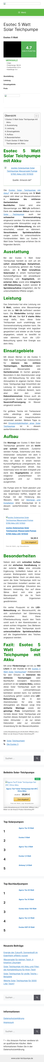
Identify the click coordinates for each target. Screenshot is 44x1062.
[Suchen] (37, 758)
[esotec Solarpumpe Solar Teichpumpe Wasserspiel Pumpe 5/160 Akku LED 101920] (22, 174)
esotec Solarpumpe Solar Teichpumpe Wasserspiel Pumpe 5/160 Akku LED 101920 (21, 531)
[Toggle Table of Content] (35, 116)
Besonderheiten (13, 137)
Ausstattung (12, 125)
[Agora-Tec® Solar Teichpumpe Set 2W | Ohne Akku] (22, 784)
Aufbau (10, 134)
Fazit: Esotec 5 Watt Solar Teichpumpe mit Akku (17, 142)
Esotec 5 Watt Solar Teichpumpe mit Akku (22, 120)
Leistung (10, 128)
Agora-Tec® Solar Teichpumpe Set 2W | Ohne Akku (22, 790)
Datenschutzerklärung (14, 1018)
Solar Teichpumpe (14, 214)
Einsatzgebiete (13, 131)
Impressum (9, 1022)
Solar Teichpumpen (16, 741)
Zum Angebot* (30, 542)
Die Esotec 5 (12, 744)
